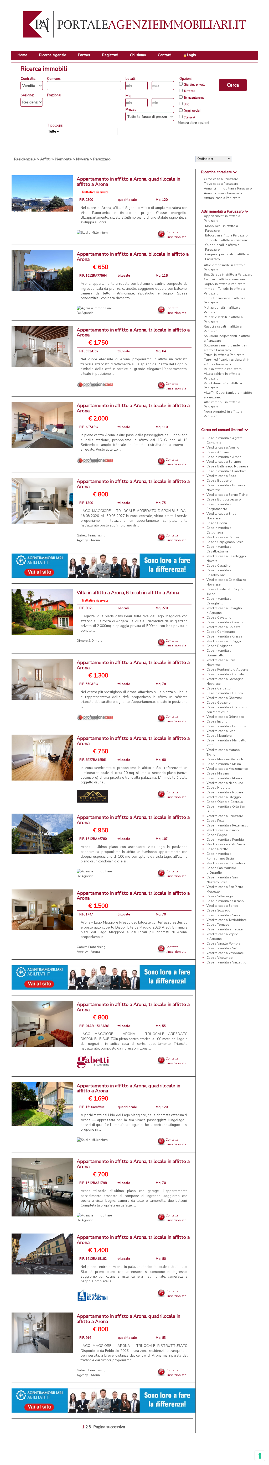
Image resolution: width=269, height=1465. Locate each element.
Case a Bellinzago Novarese (227, 466)
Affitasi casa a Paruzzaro (222, 198)
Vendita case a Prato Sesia (225, 844)
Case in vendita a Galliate (225, 674)
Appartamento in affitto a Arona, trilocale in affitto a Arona (133, 332)
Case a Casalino (218, 565)
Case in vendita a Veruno (224, 948)
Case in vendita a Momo (224, 778)
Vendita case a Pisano (222, 830)
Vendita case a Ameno (222, 447)
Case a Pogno (216, 835)
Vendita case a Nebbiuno (224, 783)
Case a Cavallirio (218, 617)
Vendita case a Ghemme (224, 698)
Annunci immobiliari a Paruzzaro (228, 188)
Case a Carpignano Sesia (225, 542)
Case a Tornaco (217, 925)
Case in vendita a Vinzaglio (226, 962)
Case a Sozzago (218, 910)
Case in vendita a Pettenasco (227, 825)
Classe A (189, 117)
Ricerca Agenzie (52, 54)
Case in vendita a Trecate (224, 929)
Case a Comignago (220, 632)
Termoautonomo (194, 97)
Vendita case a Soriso (222, 906)
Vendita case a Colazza (223, 627)
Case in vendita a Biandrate (226, 471)
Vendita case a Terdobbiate (226, 920)
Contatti (164, 54)
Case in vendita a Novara (224, 792)
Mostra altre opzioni (193, 122)
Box (186, 104)
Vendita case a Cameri (222, 537)
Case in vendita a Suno (223, 915)
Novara (82, 159)
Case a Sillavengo (219, 896)
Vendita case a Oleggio (223, 797)
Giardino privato (194, 84)
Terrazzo (189, 91)
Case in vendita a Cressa (224, 636)
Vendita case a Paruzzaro (224, 816)
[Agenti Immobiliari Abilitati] (103, 565)
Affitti (45, 159)
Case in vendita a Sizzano (225, 901)
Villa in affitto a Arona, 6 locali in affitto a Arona (128, 592)
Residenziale (25, 159)
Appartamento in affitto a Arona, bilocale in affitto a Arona (133, 256)
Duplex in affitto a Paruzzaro (225, 284)
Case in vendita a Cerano (224, 622)
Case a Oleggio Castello (224, 802)
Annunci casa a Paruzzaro (223, 193)
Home (22, 54)
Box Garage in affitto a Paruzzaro (228, 274)
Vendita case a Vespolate (225, 953)
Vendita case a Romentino (225, 863)
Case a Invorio (216, 721)
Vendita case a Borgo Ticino (227, 495)
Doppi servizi (192, 111)
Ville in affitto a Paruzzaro (223, 369)
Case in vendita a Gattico (224, 693)
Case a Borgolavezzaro (223, 499)
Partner (84, 54)
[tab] (226, 172)
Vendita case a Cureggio (224, 641)
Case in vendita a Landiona (226, 726)
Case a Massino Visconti (224, 759)
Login (191, 54)
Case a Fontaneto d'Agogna (227, 669)
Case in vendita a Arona (223, 457)
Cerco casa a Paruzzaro (221, 179)
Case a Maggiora (219, 736)
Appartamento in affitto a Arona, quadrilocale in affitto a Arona (128, 181)
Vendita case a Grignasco (225, 717)
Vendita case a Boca (221, 476)
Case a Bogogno (219, 480)
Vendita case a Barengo (223, 462)
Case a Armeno (217, 452)
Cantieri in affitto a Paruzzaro (225, 279)
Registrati (110, 54)
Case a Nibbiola (218, 788)
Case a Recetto (217, 849)
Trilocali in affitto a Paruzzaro (226, 240)
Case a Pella (215, 821)
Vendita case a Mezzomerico (227, 769)
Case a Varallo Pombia (223, 943)
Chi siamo (138, 54)
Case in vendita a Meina (223, 764)
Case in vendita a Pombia (225, 839)
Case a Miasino (217, 773)
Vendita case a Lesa (220, 731)
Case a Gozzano (218, 702)
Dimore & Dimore (89, 641)
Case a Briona (216, 523)
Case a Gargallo (218, 688)
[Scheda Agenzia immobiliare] (92, 232)
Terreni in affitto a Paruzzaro (224, 355)
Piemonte (63, 159)
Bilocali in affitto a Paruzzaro (226, 235)
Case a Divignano (219, 646)
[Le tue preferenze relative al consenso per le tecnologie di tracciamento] (260, 1456)
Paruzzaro (102, 159)
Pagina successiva (109, 1427)
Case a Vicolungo (219, 958)
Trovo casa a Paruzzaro (221, 184)
